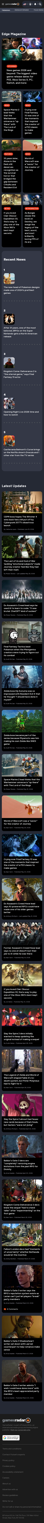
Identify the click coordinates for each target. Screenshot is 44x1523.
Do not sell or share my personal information (21, 1507)
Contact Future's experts (13, 1454)
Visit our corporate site (20, 1430)
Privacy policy (8, 1460)
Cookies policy (8, 1466)
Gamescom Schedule (22, 10)
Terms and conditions (11, 1449)
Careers (5, 1478)
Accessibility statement (12, 1472)
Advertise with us (10, 1489)
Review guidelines (10, 1495)
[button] (40, 4)
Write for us (7, 1501)
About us (6, 1483)
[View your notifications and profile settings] (35, 4)
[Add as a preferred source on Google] (11, 1437)
